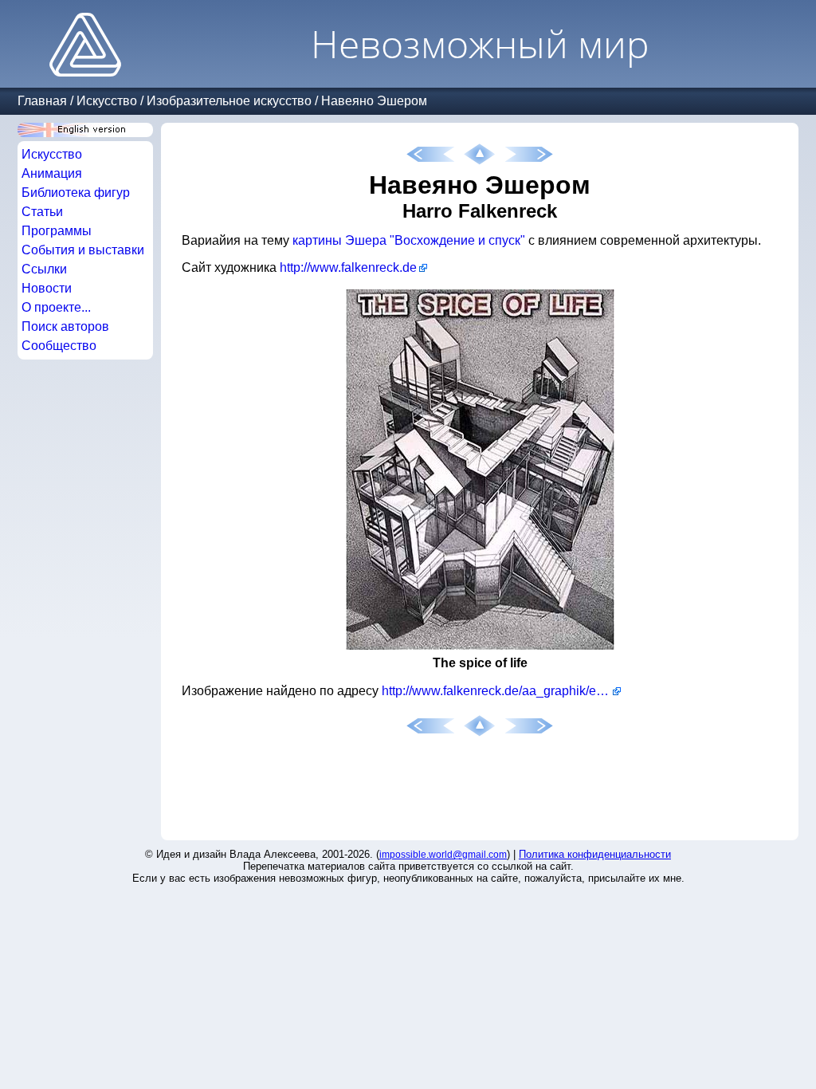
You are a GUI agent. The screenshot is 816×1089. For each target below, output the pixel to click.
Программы (57, 231)
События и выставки (83, 250)
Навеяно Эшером (374, 101)
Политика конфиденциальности (595, 854)
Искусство (106, 101)
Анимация (52, 173)
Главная (42, 101)
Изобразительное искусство (229, 101)
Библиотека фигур (76, 192)
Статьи (42, 211)
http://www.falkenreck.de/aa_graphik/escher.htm (501, 691)
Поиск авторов (65, 326)
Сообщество (59, 345)
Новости (47, 288)
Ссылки (44, 269)
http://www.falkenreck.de (348, 267)
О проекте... (56, 307)
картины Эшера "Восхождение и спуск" (408, 240)
